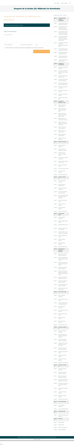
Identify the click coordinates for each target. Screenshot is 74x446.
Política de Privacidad (41, 437)
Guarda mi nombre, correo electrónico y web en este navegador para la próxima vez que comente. (24, 47)
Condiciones (54, 437)
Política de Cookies (49, 437)
